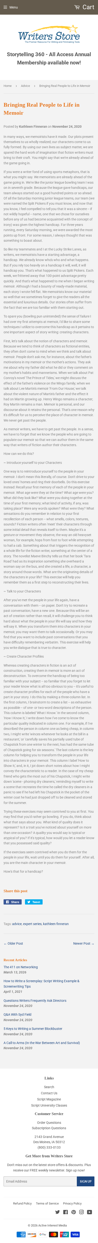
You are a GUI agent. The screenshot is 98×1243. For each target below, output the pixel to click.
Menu (14, 7)
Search (49, 1087)
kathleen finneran (56, 924)
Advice (25, 86)
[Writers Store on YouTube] (89, 1213)
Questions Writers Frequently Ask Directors (35, 1000)
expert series (32, 924)
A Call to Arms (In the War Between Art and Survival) (42, 1043)
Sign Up (85, 1181)
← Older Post (13, 943)
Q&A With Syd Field (17, 1014)
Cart (87, 7)
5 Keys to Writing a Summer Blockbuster (33, 1029)
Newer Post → (83, 943)
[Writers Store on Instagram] (81, 1213)
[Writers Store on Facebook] (65, 1213)
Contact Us (49, 1093)
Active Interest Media (52, 1225)
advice (17, 924)
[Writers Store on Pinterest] (73, 1213)
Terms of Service (47, 1203)
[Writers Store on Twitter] (57, 1213)
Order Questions (49, 1123)
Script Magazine (49, 1099)
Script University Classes (49, 1105)
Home (8, 86)
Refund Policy (22, 1203)
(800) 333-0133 (49, 1147)
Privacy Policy (72, 1203)
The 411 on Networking (21, 967)
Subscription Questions (49, 1128)
